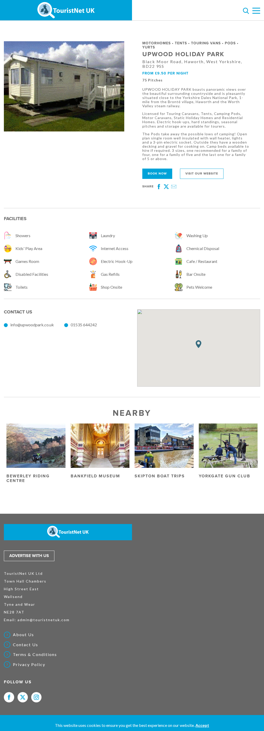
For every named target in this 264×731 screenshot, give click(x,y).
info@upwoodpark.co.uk (32, 324)
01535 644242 (84, 324)
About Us (23, 634)
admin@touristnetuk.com (44, 620)
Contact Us (25, 644)
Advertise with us (29, 555)
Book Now (157, 174)
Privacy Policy (29, 664)
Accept (202, 725)
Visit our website (201, 174)
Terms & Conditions (35, 654)
